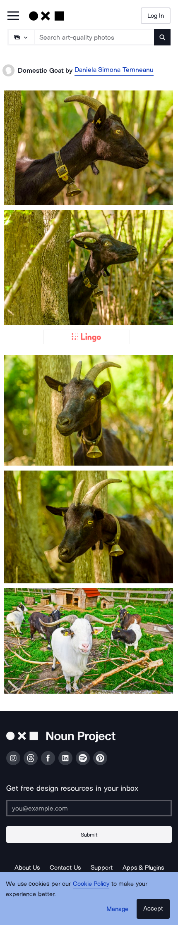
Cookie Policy (91, 883)
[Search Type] (20, 37)
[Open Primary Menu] (13, 16)
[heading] (89, 147)
